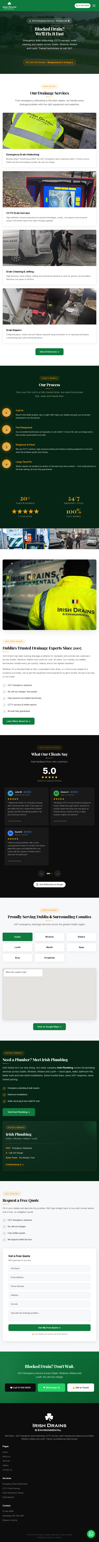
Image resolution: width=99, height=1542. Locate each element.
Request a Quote (10, 1520)
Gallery (6, 1465)
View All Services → (50, 352)
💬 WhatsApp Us (51, 1387)
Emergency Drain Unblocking (15, 1484)
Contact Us (7, 1470)
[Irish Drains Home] (9, 6)
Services (6, 1461)
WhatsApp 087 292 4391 (13, 1516)
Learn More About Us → (18, 721)
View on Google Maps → (49, 1027)
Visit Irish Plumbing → (19, 1112)
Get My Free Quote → (49, 1327)
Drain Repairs (8, 1497)
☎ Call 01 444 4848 (20, 1387)
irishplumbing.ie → (15, 1164)
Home (5, 1452)
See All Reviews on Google (51, 884)
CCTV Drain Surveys (11, 1488)
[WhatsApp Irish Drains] (91, 1534)
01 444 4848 (8, 1511)
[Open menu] (94, 5)
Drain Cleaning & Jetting (13, 1493)
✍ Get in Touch (81, 1387)
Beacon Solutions (55, 1537)
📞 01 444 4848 (82, 5)
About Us (6, 1456)
